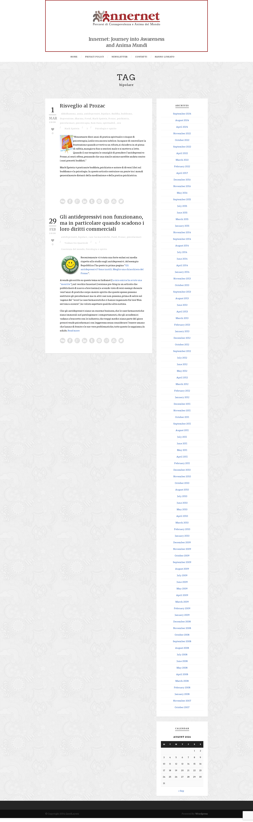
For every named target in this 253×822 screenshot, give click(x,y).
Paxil (114, 237)
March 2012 (182, 384)
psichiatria (123, 118)
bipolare (105, 114)
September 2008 (182, 641)
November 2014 (182, 232)
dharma (79, 118)
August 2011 (182, 430)
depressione (67, 118)
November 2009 (182, 549)
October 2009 (182, 555)
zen (119, 123)
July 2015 (182, 206)
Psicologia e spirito (105, 128)
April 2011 (182, 456)
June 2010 (182, 503)
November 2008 (182, 628)
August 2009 (182, 569)
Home (74, 57)
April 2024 (182, 127)
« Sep (181, 791)
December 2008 (182, 621)
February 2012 (182, 390)
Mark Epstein (99, 118)
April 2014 (182, 265)
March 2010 (182, 522)
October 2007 (182, 707)
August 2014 (182, 245)
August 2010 (182, 489)
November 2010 (182, 476)
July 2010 (182, 496)
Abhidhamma (68, 114)
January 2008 (182, 694)
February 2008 (182, 687)
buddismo (126, 114)
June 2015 (182, 212)
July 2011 (182, 437)
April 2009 (182, 595)
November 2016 (182, 186)
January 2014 (182, 272)
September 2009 (182, 562)
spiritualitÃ (109, 123)
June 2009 (182, 582)
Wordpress (201, 813)
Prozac (112, 118)
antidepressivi (92, 114)
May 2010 (182, 509)
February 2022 (182, 166)
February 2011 (182, 463)
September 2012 (182, 351)
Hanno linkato (165, 57)
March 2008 (182, 681)
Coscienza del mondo (73, 249)
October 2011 (182, 417)
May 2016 (182, 193)
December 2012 (182, 338)
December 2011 (182, 404)
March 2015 (182, 219)
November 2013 (182, 278)
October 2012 (182, 344)
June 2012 (182, 364)
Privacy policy (94, 57)
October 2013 (182, 285)
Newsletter (120, 57)
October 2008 (182, 635)
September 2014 (182, 239)
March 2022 (182, 160)
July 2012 (182, 357)
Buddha (116, 114)
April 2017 (182, 173)
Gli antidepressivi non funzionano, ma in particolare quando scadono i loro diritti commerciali (102, 223)
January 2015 (182, 226)
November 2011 (182, 410)
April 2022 (182, 153)
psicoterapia (83, 123)
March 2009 (182, 602)
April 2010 (182, 516)
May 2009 (182, 588)
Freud (88, 118)
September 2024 (182, 113)
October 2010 (182, 483)
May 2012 (182, 371)
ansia (80, 114)
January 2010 (182, 536)
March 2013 (182, 318)
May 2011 (182, 450)
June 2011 (182, 443)
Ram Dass (96, 123)
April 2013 (182, 311)
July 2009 (182, 575)
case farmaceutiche (99, 237)
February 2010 (182, 529)
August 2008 (182, 648)
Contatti (141, 57)
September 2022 (182, 146)
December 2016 (182, 179)
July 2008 (182, 654)
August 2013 (182, 298)
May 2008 (182, 667)
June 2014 (182, 259)
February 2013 (182, 324)
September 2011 (182, 423)
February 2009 (182, 608)
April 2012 (182, 377)
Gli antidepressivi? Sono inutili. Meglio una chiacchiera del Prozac (112, 269)
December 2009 (182, 542)
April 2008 (182, 674)
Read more (74, 330)
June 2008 (182, 661)
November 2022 (182, 133)
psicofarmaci (67, 123)
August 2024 (182, 120)
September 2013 (182, 292)
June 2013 (182, 305)
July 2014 (182, 252)
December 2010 (182, 470)
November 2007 (182, 700)
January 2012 (182, 397)
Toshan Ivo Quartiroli (76, 243)
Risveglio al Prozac (82, 106)
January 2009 (182, 615)
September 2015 (182, 199)
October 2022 (182, 140)
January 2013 (182, 331)
